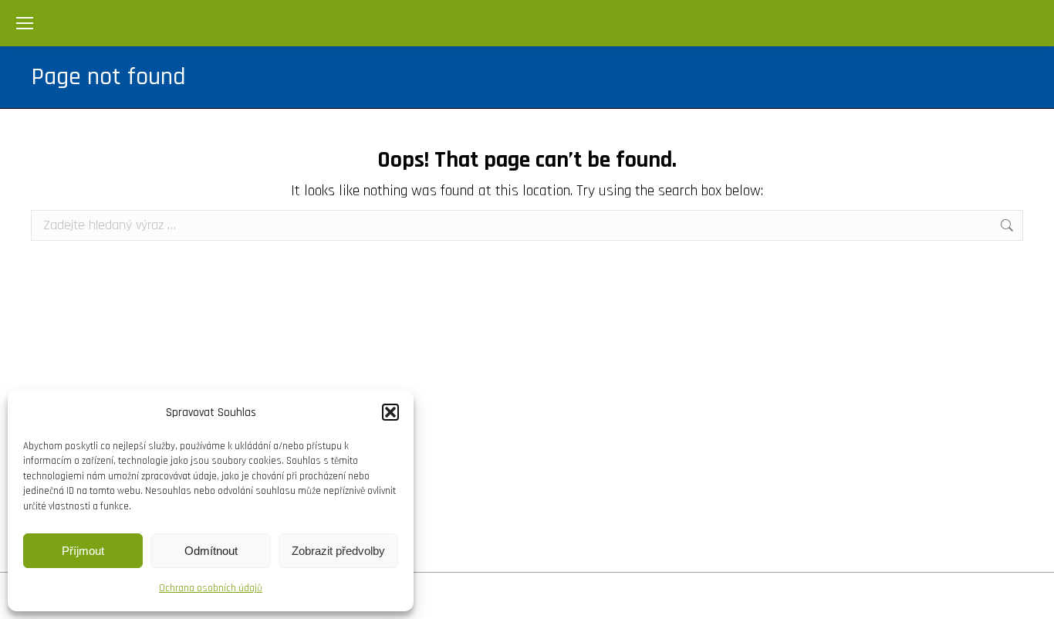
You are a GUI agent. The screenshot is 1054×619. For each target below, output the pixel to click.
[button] (390, 412)
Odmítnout (211, 550)
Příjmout (83, 550)
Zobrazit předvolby (338, 550)
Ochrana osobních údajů (210, 588)
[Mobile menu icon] (24, 23)
